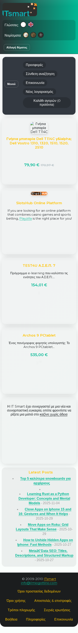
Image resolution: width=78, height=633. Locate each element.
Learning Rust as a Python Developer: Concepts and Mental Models (44, 498)
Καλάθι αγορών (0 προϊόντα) (47, 103)
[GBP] (41, 35)
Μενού (11, 84)
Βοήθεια (11, 619)
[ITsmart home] (19, 9)
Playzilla (25, 218)
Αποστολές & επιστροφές (53, 601)
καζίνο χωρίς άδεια (53, 414)
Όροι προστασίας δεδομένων (39, 591)
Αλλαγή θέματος (16, 47)
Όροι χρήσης (16, 601)
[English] (31, 25)
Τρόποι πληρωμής (21, 610)
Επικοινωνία (35, 83)
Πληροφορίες (36, 619)
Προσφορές (34, 65)
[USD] (33, 35)
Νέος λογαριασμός (39, 92)
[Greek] (23, 25)
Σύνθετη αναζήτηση (40, 74)
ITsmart (50, 579)
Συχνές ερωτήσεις (57, 610)
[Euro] (26, 35)
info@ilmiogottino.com (39, 583)
